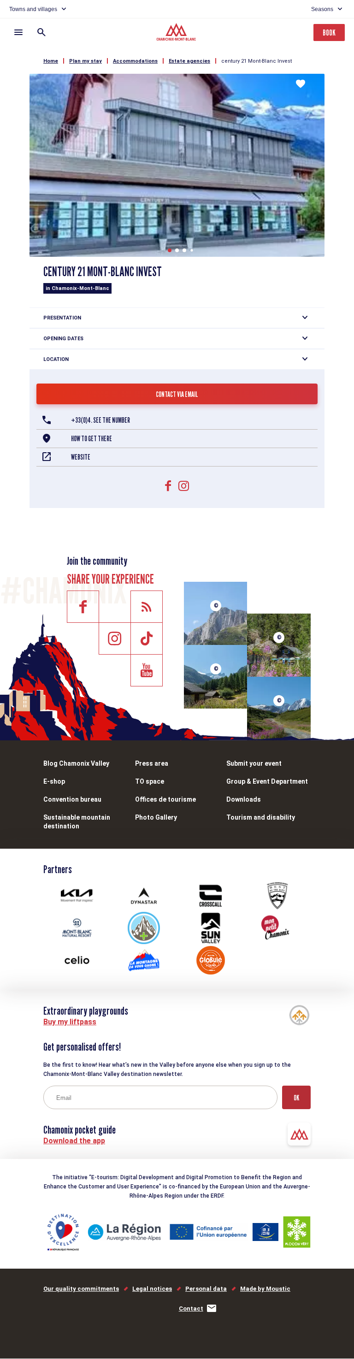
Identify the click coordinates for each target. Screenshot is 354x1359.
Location (56, 359)
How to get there (91, 438)
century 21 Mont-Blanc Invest (256, 61)
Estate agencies (189, 61)
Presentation (62, 318)
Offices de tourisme (165, 799)
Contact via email (177, 394)
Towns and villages (33, 9)
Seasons (322, 9)
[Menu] (18, 32)
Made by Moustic (265, 1288)
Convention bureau (72, 799)
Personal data (206, 1288)
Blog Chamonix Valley (76, 763)
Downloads (243, 799)
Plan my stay (85, 61)
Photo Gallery (156, 817)
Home (50, 61)
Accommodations (135, 61)
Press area (151, 763)
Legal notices (152, 1288)
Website (80, 457)
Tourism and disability (260, 817)
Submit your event (254, 763)
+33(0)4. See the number (100, 420)
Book (329, 32)
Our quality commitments (81, 1288)
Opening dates (63, 339)
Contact (191, 1308)
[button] (169, 250)
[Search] (41, 32)
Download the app (74, 1140)
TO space (149, 781)
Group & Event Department (267, 781)
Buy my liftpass (69, 1021)
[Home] (177, 33)
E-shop (54, 781)
